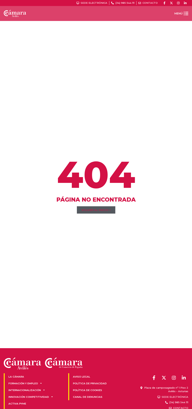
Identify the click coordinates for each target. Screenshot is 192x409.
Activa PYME (17, 403)
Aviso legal (81, 376)
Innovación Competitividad (28, 396)
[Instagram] (178, 3)
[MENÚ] (186, 13)
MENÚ (178, 13)
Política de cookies (87, 390)
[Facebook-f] (164, 3)
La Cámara (16, 376)
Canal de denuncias (87, 396)
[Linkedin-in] (185, 3)
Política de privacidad (90, 383)
